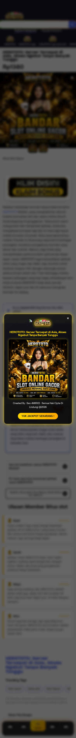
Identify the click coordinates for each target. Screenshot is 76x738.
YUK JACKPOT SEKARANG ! (38, 416)
